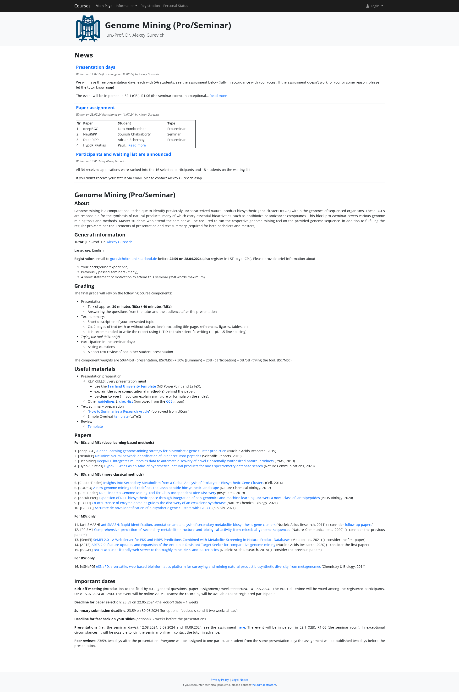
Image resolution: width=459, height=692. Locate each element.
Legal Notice (240, 680)
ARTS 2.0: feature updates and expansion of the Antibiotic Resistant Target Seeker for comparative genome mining (183, 544)
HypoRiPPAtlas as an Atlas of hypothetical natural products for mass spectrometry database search (183, 466)
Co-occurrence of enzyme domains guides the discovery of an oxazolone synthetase (159, 503)
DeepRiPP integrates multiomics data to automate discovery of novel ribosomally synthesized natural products (185, 461)
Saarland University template (132, 386)
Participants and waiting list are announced (123, 154)
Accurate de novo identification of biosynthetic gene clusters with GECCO (153, 508)
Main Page (104, 6)
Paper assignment (95, 107)
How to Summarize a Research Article (119, 411)
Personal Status (175, 6)
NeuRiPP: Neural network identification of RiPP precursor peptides (148, 456)
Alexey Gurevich (119, 242)
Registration (150, 6)
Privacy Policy (220, 680)
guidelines (106, 401)
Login (375, 6)
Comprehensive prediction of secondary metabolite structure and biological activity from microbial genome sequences (192, 529)
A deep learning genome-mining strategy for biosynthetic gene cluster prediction (161, 451)
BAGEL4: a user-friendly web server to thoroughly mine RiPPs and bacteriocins (156, 549)
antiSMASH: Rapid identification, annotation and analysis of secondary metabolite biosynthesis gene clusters (188, 524)
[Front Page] (88, 28)
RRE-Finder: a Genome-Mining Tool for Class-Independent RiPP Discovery (157, 492)
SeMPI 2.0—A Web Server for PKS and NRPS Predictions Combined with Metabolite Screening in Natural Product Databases (191, 539)
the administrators (263, 685)
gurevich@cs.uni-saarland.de (133, 258)
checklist (126, 401)
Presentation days (95, 67)
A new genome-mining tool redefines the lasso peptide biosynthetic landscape (156, 487)
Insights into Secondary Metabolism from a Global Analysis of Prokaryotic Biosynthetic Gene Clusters (183, 482)
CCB (169, 401)
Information (125, 6)
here (241, 627)
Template (95, 426)
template (121, 416)
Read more (218, 95)
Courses (82, 6)
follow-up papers (358, 524)
